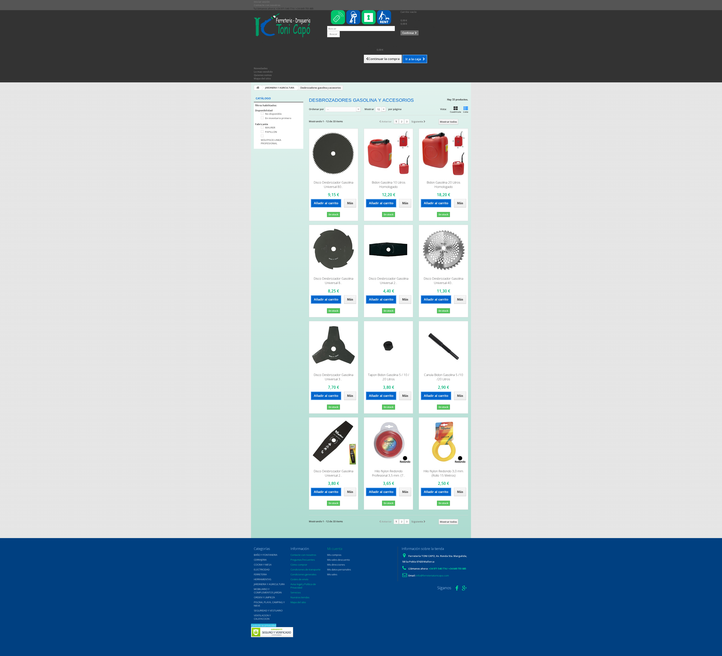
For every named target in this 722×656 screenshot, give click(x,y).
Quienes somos (263, 75)
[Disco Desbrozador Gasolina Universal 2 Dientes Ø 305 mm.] (333, 442)
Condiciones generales (303, 574)
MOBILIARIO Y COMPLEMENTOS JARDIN (268, 590)
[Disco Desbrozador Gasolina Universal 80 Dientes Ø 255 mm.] (333, 153)
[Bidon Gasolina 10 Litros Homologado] (388, 153)
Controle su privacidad (263, 625)
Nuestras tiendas (299, 597)
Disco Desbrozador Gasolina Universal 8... (333, 280)
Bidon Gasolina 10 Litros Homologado (388, 184)
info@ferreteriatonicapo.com (432, 575)
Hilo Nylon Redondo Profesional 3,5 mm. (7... (388, 473)
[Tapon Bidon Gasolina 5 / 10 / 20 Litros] (388, 345)
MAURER (270, 127)
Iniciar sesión (262, 1)
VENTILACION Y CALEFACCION (262, 617)
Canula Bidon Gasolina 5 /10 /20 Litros (443, 377)
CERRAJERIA (260, 559)
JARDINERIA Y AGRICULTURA (269, 584)
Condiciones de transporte (305, 569)
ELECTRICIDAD (262, 569)
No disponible (273, 113)
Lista (465, 111)
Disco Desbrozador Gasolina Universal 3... (333, 377)
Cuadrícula (455, 111)
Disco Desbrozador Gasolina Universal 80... (333, 184)
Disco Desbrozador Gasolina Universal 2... (388, 280)
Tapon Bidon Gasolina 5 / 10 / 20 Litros (388, 377)
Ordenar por (316, 109)
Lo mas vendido (263, 71)
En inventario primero (278, 118)
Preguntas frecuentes (302, 559)
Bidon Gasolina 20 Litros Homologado (443, 184)
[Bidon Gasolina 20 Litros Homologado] (443, 153)
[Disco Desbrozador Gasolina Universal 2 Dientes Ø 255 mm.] (388, 249)
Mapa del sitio (262, 78)
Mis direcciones (336, 564)
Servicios (295, 592)
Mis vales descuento (338, 559)
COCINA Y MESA (263, 564)
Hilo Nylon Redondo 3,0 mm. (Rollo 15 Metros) (443, 473)
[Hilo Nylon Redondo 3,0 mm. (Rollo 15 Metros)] (443, 442)
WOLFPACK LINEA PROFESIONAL (271, 141)
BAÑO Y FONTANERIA (265, 555)
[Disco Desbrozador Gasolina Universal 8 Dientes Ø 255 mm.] (333, 249)
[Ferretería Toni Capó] (288, 25)
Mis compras (334, 555)
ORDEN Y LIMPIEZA (264, 597)
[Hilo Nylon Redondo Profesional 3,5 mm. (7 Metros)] (388, 442)
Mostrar (369, 109)
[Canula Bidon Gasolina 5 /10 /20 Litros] (443, 345)
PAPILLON (271, 132)
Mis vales (332, 574)
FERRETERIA (260, 574)
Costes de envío (299, 579)
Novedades (261, 68)
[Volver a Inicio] (257, 87)
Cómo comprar (298, 564)
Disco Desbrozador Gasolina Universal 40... (443, 280)
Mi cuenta (334, 548)
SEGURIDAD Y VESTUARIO (268, 610)
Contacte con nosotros (267, 5)
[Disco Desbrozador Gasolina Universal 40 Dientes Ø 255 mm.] (443, 249)
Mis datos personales (339, 569)
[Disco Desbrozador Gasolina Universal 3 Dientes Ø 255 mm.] (333, 345)
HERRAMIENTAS (262, 579)
